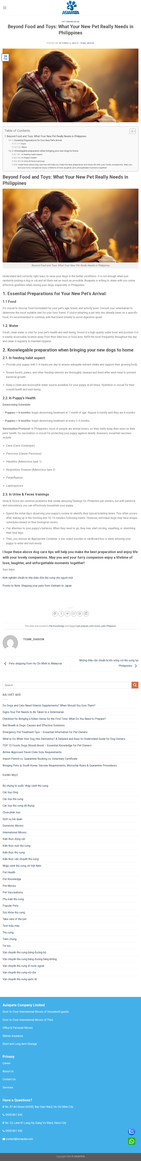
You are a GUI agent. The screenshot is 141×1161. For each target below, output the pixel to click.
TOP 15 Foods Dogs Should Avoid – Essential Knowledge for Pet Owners (47, 745)
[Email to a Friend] (74, 614)
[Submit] (135, 685)
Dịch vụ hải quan (12, 819)
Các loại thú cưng (13, 799)
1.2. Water (22, 147)
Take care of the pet (14, 919)
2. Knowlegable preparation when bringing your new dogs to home (45, 151)
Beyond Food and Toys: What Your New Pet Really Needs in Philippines (46, 136)
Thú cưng (8, 932)
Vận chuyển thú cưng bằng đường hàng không (30, 959)
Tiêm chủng (10, 939)
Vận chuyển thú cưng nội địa (19, 972)
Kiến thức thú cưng (14, 852)
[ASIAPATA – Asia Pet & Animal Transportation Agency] (70, 8)
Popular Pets (10, 905)
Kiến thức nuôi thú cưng (16, 845)
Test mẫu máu (11, 925)
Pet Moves (9, 885)
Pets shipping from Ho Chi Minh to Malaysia (35, 663)
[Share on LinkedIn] (86, 614)
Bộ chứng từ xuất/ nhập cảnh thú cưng (25, 785)
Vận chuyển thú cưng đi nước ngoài (23, 966)
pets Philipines (108, 626)
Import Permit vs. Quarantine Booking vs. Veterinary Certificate (40, 758)
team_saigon (87, 43)
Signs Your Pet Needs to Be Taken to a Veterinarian (33, 712)
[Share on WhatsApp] (55, 614)
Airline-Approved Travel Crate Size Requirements (32, 752)
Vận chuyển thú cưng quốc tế (20, 979)
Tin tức (7, 945)
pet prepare (82, 626)
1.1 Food (21, 143)
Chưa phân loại (11, 812)
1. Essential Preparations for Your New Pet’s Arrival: (37, 140)
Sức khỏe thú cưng (14, 912)
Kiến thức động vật (14, 839)
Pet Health (9, 872)
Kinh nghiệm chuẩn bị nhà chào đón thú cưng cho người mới (38, 577)
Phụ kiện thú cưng (13, 899)
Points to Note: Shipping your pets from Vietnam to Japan (37, 585)
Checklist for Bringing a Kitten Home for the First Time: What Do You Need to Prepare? (54, 718)
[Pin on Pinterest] (80, 614)
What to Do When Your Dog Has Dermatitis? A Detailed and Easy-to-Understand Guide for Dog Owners (64, 739)
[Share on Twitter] (67, 614)
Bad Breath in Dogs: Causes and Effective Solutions (34, 725)
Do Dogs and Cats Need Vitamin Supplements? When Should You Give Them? (49, 705)
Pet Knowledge (70, 22)
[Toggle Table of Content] (131, 131)
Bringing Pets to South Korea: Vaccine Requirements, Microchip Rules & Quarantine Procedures (60, 765)
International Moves (14, 832)
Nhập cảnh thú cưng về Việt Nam (22, 865)
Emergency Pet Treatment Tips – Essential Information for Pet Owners (45, 732)
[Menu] (5, 7)
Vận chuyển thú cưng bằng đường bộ (24, 952)
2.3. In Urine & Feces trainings (31, 161)
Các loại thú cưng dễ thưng (18, 805)
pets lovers (94, 626)
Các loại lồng (10, 792)
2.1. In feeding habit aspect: (30, 154)
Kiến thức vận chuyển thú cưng (21, 859)
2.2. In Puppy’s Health (27, 157)
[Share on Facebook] (61, 614)
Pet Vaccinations (13, 892)
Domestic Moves (13, 825)
